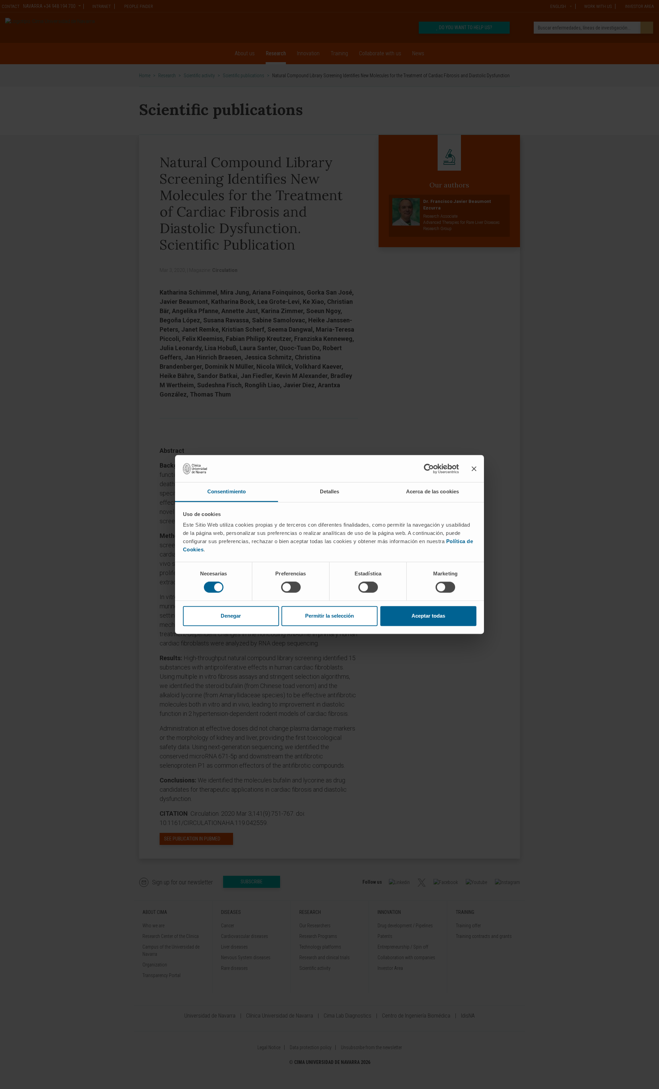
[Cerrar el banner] (474, 468)
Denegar (231, 616)
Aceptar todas (428, 616)
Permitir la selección (329, 616)
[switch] (291, 587)
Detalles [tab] (329, 491)
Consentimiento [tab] (226, 491)
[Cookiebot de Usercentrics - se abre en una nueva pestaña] (429, 468)
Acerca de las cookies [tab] (432, 491)
